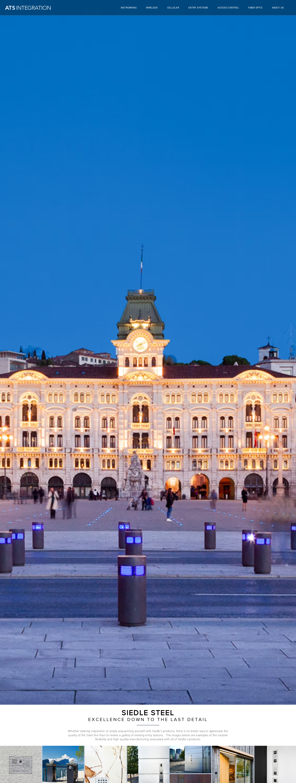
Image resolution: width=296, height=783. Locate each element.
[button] (152, 8)
